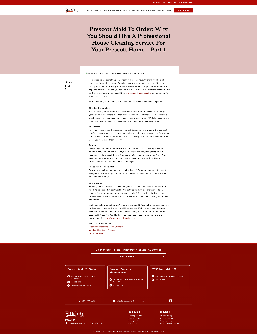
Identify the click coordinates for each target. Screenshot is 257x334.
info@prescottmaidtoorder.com (130, 301)
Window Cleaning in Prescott (102, 230)
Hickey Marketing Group (145, 331)
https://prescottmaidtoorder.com (120, 218)
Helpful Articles (96, 233)
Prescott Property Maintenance (120, 270)
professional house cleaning (139, 93)
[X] (69, 86)
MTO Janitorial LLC (164, 269)
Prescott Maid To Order (81, 269)
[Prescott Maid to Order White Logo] (74, 311)
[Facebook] (65, 86)
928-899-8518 (186, 2)
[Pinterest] (69, 88)
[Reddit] (65, 88)
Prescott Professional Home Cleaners (106, 227)
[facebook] (170, 300)
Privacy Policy (159, 331)
